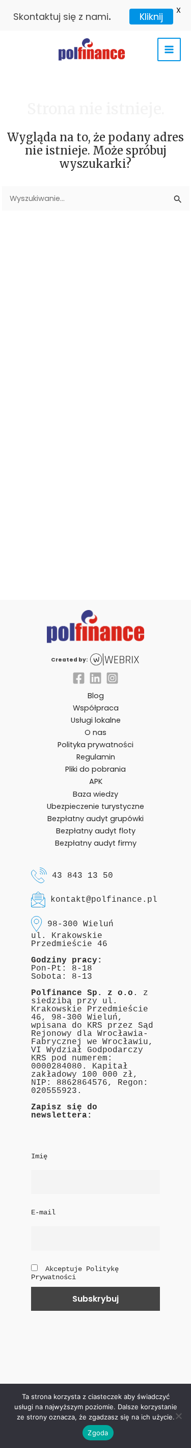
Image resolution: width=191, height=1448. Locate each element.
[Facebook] (78, 678)
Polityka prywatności (95, 745)
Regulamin (95, 757)
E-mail (43, 1212)
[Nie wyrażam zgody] (178, 1416)
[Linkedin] (95, 678)
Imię (39, 1156)
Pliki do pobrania (95, 769)
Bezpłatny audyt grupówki (95, 819)
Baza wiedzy (95, 794)
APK (95, 781)
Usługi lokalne (96, 720)
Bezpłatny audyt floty (95, 831)
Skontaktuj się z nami (60, 16)
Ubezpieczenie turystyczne (95, 806)
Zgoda (98, 1433)
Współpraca (96, 708)
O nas (95, 732)
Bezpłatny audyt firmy (96, 843)
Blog (96, 696)
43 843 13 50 (82, 875)
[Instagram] (112, 678)
